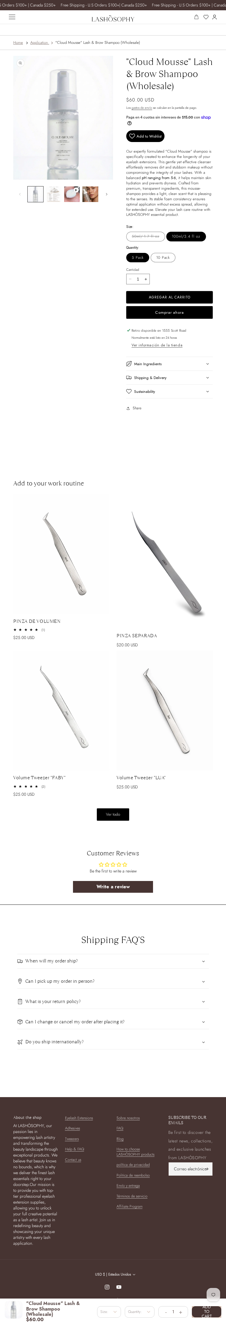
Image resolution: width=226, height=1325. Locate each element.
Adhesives (72, 1128)
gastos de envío (142, 107)
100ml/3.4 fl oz (186, 236)
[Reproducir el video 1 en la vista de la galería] (72, 194)
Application (39, 42)
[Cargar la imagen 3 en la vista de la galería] (54, 194)
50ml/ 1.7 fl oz (148, 237)
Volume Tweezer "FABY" (39, 777)
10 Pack (163, 257)
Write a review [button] (113, 886)
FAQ (120, 1128)
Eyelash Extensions (79, 1118)
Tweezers (72, 1139)
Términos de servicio (132, 1196)
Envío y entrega (128, 1185)
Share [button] (137, 408)
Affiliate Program (129, 1206)
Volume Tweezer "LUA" (141, 777)
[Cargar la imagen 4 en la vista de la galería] (90, 194)
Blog (120, 1139)
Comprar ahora (169, 312)
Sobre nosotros (128, 1118)
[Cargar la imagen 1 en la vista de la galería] (35, 194)
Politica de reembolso (133, 1175)
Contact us (73, 1159)
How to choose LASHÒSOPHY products (135, 1152)
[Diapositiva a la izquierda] (19, 194)
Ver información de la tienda (157, 345)
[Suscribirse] (206, 1169)
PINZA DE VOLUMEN (37, 621)
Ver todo (113, 814)
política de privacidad (133, 1164)
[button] (169, 364)
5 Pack (138, 257)
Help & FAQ (74, 1149)
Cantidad (132, 269)
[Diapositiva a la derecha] (106, 194)
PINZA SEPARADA (137, 635)
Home (18, 42)
